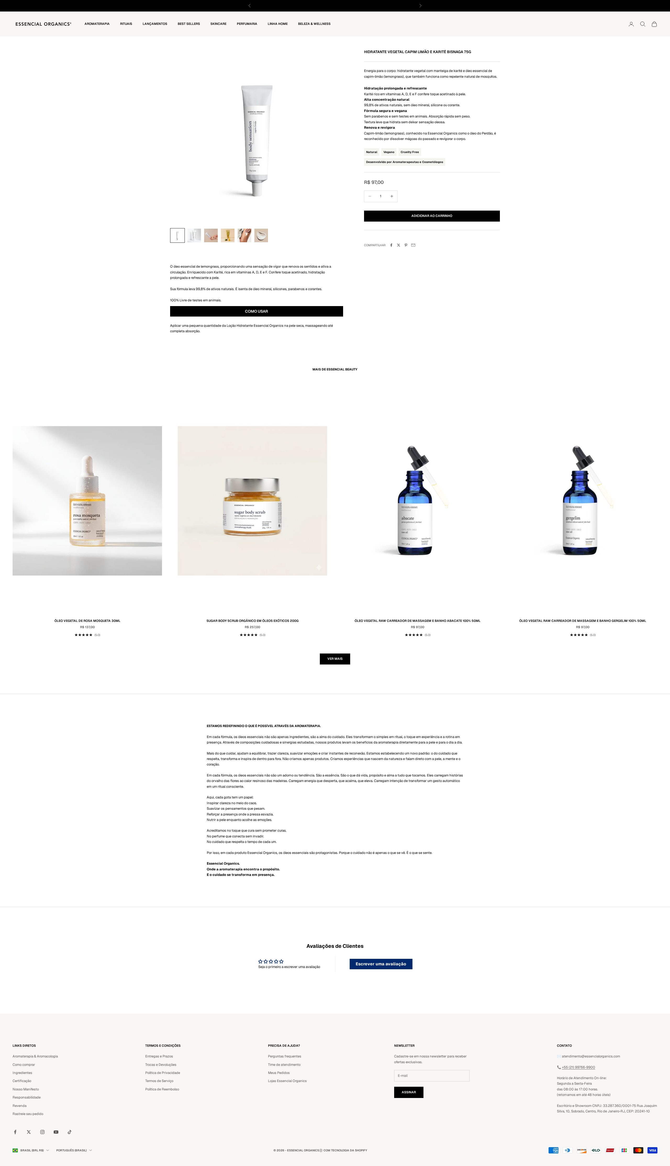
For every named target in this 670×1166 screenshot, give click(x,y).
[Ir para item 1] (177, 235)
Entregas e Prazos (159, 1056)
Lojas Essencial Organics (287, 1081)
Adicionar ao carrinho (431, 216)
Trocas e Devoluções (160, 1064)
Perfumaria (247, 24)
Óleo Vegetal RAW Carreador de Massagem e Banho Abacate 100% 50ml (418, 621)
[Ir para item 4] (227, 235)
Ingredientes (22, 1073)
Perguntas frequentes (284, 1056)
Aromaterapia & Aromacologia (35, 1056)
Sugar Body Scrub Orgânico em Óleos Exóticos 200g (252, 621)
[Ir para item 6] (261, 235)
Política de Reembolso (162, 1089)
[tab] (256, 311)
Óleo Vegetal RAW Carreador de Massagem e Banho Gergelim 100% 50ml (582, 621)
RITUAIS (126, 24)
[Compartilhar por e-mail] (413, 245)
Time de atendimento (284, 1064)
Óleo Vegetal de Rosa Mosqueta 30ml (87, 621)
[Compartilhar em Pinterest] (406, 245)
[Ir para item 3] (211, 235)
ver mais (335, 659)
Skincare (218, 24)
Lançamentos (155, 24)
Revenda (19, 1105)
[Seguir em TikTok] (69, 1132)
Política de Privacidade (162, 1073)
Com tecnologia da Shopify (345, 1150)
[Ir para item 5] (244, 235)
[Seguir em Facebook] (15, 1132)
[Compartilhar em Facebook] (391, 245)
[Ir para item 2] (194, 235)
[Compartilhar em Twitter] (399, 245)
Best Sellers (189, 24)
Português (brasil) (71, 1150)
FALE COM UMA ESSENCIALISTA (357, 5)
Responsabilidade (27, 1097)
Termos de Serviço (159, 1081)
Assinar (409, 1092)
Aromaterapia (97, 24)
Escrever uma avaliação (381, 964)
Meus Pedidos (279, 1073)
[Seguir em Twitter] (28, 1132)
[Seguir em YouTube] (56, 1132)
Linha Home (278, 24)
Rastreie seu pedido (28, 1114)
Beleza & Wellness (314, 24)
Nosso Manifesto (26, 1089)
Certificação (22, 1081)
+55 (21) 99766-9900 (578, 1067)
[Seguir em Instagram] (42, 1132)
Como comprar (24, 1064)
